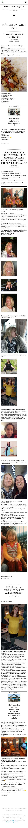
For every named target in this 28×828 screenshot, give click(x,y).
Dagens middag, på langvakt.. (14, 35)
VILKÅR (24, 808)
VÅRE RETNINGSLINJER (7, 808)
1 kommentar (14, 595)
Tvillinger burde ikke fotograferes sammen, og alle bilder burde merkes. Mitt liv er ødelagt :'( (14, 157)
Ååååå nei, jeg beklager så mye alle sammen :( (14, 590)
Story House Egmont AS (12, 822)
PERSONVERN (18, 808)
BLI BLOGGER (18, 810)
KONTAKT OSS (10, 810)
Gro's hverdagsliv (14, 7)
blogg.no (14, 820)
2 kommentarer (14, 39)
